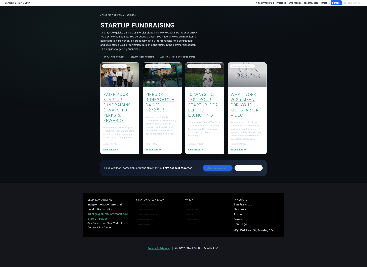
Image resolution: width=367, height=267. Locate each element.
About (188, 205)
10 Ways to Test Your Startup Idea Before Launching (203, 105)
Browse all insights (248, 168)
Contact (336, 3)
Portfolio (281, 3)
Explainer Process (145, 219)
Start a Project (97, 218)
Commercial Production (147, 205)
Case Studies (294, 3)
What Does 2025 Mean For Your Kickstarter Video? (245, 105)
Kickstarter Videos (145, 210)
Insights (325, 3)
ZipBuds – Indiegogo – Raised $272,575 (160, 102)
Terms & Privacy (159, 248)
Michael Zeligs (311, 3)
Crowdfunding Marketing (148, 214)
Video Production (265, 3)
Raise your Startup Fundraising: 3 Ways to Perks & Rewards (118, 107)
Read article (109, 149)
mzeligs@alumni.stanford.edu (107, 214)
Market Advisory (144, 224)
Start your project (216, 168)
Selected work (192, 210)
